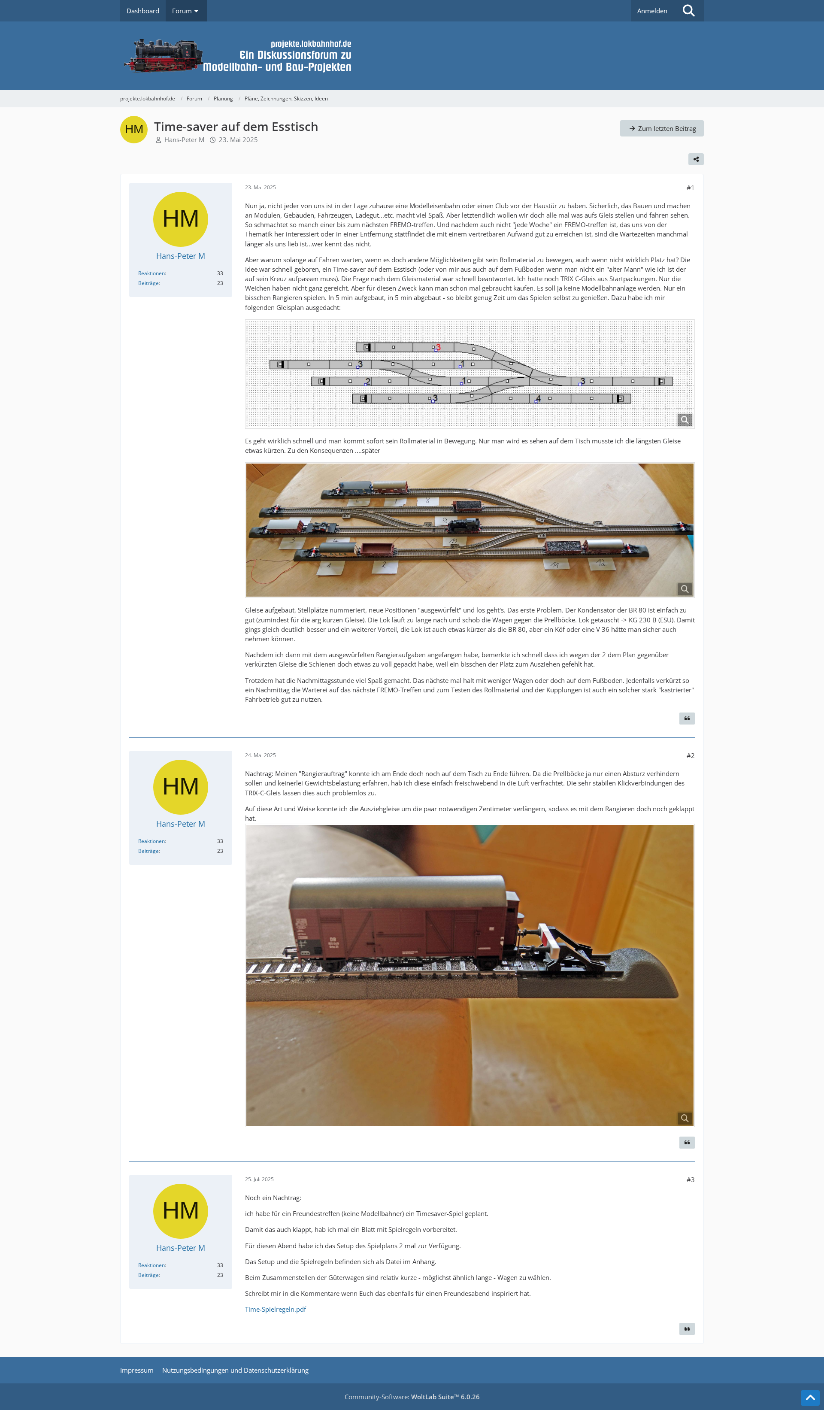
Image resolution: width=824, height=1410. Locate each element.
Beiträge (148, 283)
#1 (691, 187)
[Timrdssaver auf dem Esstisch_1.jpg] (470, 374)
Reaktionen (151, 273)
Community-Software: (412, 1396)
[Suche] (689, 10)
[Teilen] (696, 159)
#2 (691, 755)
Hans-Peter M (184, 139)
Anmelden (652, 10)
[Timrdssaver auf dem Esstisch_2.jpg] (470, 530)
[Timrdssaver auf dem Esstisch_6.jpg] (470, 975)
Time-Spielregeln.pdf (275, 1309)
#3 (691, 1179)
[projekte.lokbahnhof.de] (412, 55)
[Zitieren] (687, 719)
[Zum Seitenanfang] (810, 1398)
